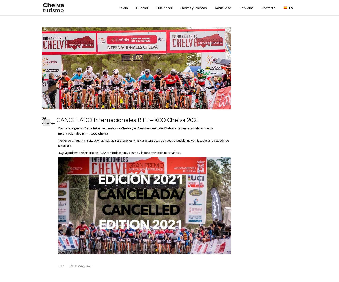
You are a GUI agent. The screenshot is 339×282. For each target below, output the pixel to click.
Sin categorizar (83, 266)
